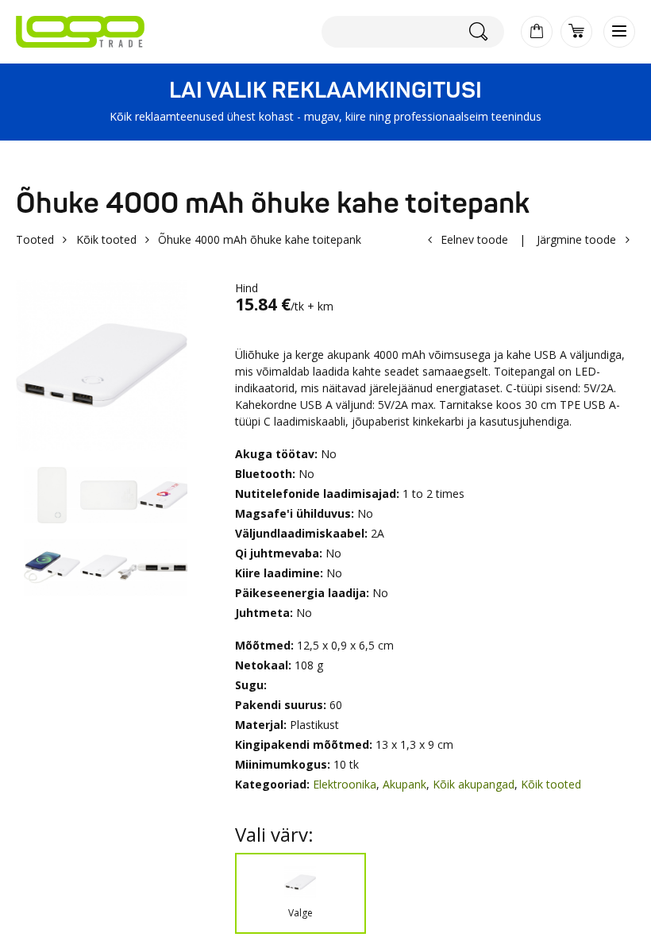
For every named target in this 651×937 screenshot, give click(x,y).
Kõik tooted (106, 239)
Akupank (404, 784)
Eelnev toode (474, 239)
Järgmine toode (576, 239)
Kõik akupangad (473, 784)
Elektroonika (344, 784)
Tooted (35, 239)
